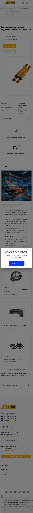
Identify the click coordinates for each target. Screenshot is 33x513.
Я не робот (16, 263)
